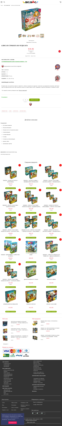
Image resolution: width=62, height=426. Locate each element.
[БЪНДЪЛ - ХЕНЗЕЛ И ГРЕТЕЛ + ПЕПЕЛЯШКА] (11, 179)
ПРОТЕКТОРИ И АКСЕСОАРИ (38, 375)
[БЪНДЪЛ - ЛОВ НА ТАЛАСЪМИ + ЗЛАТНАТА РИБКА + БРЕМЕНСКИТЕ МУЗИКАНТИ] (51, 179)
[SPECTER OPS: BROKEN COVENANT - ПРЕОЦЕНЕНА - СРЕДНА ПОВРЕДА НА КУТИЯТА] (5, 324)
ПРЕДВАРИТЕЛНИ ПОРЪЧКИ (38, 373)
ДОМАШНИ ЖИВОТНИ (8, 391)
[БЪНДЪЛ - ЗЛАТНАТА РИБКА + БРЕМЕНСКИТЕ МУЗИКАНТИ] (31, 179)
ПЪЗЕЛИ (35, 387)
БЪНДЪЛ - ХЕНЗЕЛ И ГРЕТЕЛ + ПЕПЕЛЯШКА (10, 181)
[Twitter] (36, 407)
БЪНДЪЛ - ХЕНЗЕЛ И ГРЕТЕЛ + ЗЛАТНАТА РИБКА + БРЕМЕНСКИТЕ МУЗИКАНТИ (51, 230)
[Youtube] (41, 407)
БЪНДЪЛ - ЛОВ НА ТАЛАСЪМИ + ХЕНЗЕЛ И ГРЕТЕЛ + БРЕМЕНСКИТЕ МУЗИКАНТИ (31, 206)
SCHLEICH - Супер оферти (38, 382)
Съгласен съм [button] (12, 422)
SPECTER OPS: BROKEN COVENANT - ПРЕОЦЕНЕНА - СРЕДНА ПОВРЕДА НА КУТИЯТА (19, 322)
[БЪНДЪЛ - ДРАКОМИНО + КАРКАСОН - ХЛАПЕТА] (11, 253)
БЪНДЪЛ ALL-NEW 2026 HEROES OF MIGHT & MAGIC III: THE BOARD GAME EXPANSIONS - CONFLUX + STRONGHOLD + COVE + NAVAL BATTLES (50, 329)
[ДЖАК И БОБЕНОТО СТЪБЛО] (31, 278)
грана (10, 110)
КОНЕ (5, 392)
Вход (3, 405)
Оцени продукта (31, 40)
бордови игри (4, 110)
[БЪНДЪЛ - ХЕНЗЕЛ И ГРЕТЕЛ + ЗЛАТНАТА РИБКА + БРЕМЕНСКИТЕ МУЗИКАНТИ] (51, 228)
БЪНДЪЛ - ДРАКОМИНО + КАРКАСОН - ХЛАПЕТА (10, 255)
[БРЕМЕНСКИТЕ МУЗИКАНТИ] (11, 302)
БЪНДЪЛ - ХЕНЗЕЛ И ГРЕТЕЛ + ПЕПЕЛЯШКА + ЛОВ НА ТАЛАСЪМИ (51, 206)
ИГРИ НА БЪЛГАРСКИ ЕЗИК (15, 5)
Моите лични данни (31, 422)
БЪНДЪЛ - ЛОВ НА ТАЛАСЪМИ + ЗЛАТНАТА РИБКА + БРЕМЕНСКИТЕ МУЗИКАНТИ (51, 181)
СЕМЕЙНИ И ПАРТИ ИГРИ (38, 365)
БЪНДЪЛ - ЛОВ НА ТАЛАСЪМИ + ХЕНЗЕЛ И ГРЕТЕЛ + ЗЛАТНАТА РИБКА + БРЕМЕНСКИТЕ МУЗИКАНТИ (10, 230)
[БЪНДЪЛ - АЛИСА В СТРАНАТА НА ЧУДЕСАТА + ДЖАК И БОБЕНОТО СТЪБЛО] (51, 253)
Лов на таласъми (23, 90)
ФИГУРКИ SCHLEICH (7, 388)
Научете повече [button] (11, 419)
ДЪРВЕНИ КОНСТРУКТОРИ (38, 386)
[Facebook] (33, 407)
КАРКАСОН (35, 370)
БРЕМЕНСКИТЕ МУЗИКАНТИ (10, 304)
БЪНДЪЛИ (5, 371)
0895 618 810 (39, 404)
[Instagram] (38, 407)
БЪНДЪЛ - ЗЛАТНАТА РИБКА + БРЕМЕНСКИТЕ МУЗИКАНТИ (31, 181)
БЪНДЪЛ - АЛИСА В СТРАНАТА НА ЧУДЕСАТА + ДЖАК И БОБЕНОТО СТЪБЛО (51, 255)
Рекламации (13, 405)
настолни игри (23, 110)
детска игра (15, 110)
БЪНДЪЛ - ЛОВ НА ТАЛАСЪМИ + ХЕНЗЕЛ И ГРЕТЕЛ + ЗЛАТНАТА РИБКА (10, 280)
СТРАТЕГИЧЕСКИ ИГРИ (8, 374)
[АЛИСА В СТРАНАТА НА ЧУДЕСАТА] (20, 36)
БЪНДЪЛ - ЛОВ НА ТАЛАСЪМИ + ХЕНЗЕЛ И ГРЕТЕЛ (11, 206)
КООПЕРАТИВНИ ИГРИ (8, 375)
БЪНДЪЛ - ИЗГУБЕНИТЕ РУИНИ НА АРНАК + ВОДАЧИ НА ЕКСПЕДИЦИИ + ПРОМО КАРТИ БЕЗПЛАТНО (50, 336)
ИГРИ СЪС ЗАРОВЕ (37, 363)
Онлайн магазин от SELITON (31, 424)
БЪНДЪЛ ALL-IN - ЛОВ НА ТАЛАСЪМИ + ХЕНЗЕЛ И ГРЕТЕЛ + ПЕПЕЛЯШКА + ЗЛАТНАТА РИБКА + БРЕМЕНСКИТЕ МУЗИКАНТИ (31, 230)
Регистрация (4, 407)
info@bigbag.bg (39, 402)
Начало (2, 5)
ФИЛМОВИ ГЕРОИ (36, 381)
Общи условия (14, 402)
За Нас (3, 402)
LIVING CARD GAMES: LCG (38, 372)
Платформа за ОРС (24, 402)
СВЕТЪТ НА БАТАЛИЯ (37, 369)
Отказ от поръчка (14, 407)
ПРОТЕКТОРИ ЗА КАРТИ (8, 378)
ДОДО (31, 254)
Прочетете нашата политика (31, 420)
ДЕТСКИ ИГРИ (36, 366)
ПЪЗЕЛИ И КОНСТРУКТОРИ (38, 384)
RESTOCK (34, 391)
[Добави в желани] (59, 96)
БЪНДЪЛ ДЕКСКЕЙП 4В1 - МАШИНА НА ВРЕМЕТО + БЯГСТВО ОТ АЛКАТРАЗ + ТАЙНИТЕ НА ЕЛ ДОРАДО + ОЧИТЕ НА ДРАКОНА (19, 337)
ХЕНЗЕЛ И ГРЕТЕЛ (31, 304)
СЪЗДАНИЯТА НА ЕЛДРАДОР (38, 378)
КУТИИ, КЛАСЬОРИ (7, 381)
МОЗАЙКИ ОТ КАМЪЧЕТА (38, 389)
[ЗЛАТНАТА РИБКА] (51, 278)
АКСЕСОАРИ (6, 382)
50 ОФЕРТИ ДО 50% (7, 363)
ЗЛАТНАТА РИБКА (51, 279)
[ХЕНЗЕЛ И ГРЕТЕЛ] (31, 302)
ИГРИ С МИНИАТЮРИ (37, 361)
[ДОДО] (31, 253)
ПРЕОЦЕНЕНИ (6, 366)
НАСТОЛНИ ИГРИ (7, 5)
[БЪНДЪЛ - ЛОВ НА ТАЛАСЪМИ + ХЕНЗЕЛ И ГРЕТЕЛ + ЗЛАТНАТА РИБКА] (11, 278)
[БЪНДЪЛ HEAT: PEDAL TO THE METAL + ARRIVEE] (35, 323)
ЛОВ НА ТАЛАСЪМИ (51, 304)
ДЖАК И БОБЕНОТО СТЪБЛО (31, 279)
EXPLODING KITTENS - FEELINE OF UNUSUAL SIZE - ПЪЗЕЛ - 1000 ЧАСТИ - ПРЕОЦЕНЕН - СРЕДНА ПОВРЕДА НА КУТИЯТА (19, 329)
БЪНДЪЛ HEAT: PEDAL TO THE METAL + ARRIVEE (49, 322)
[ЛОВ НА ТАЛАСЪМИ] (51, 302)
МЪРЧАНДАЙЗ (5, 386)
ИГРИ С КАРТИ (36, 362)
